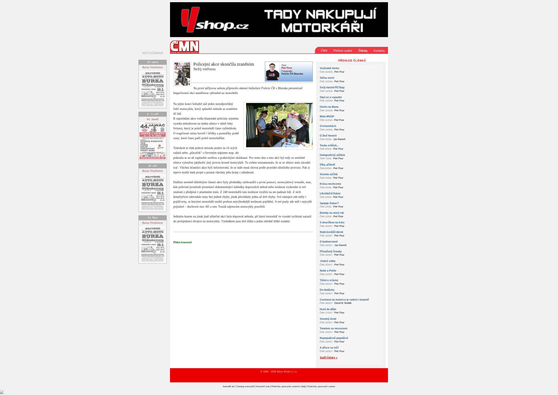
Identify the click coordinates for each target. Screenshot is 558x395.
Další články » (328, 357)
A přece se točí (329, 347)
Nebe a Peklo (328, 270)
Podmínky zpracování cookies (321, 386)
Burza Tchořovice (152, 67)
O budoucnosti (329, 241)
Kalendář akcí (229, 386)
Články (362, 50)
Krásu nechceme (330, 183)
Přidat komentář (182, 242)
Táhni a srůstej (329, 280)
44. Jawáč (153, 119)
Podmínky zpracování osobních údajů (289, 386)
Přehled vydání (342, 50)
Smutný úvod (328, 318)
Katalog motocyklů (245, 386)
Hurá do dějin (328, 309)
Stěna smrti (327, 77)
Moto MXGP (327, 116)
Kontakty (379, 50)
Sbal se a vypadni (331, 97)
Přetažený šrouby (331, 251)
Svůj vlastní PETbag (332, 87)
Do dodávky (327, 289)
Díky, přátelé (327, 164)
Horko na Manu (329, 106)
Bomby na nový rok (332, 212)
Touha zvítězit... (329, 145)
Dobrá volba (327, 261)
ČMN (324, 50)
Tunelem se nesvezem (333, 328)
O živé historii (328, 135)
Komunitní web (263, 386)
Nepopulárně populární (334, 338)
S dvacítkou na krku (332, 222)
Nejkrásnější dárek (331, 232)
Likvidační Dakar (330, 193)
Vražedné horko (329, 68)
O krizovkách (328, 126)
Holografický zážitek (332, 155)
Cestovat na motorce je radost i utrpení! (344, 299)
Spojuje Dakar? (329, 203)
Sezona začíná (329, 174)
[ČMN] (184, 46)
